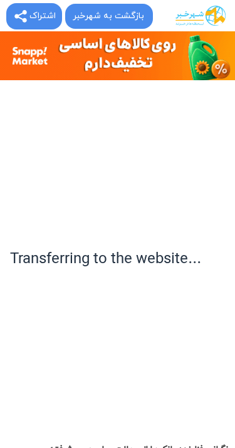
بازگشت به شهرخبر (108, 16)
